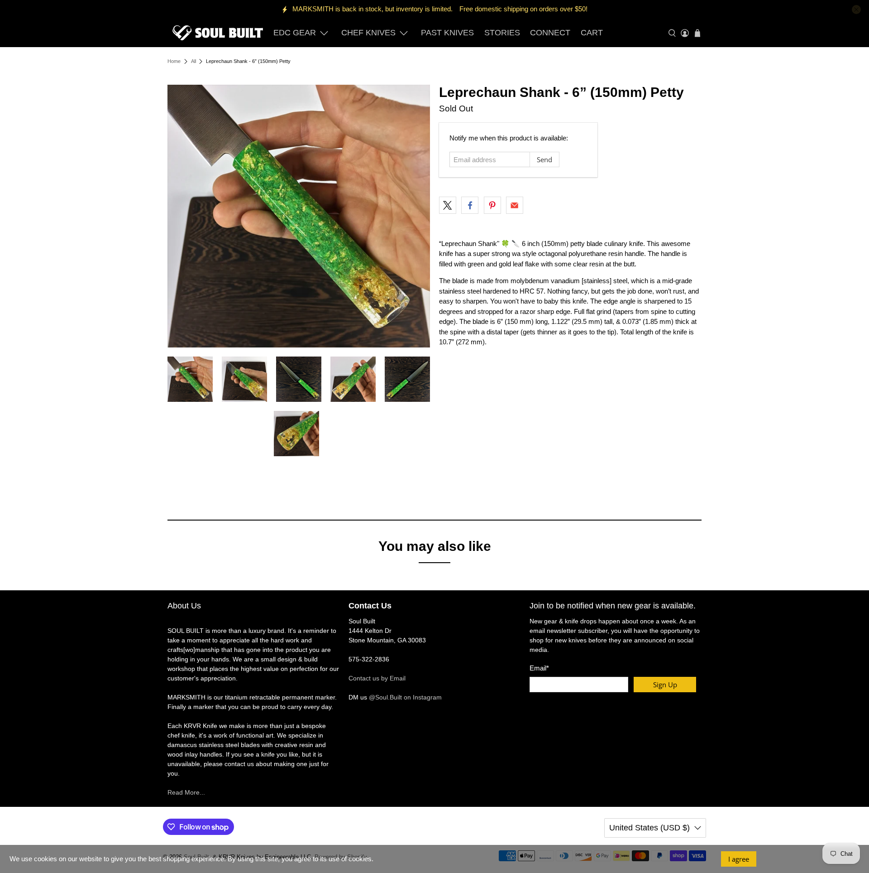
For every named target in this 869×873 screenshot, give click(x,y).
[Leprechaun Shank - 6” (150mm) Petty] (298, 216)
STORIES (502, 32)
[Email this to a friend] (514, 205)
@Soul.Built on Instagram (405, 697)
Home (174, 61)
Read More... (186, 792)
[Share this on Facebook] (469, 205)
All (193, 61)
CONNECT (550, 32)
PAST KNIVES (447, 32)
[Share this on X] (447, 205)
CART (592, 32)
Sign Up (665, 684)
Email (539, 668)
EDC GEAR (294, 32)
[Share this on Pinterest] (492, 205)
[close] (856, 9)
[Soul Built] (217, 32)
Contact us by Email (377, 678)
